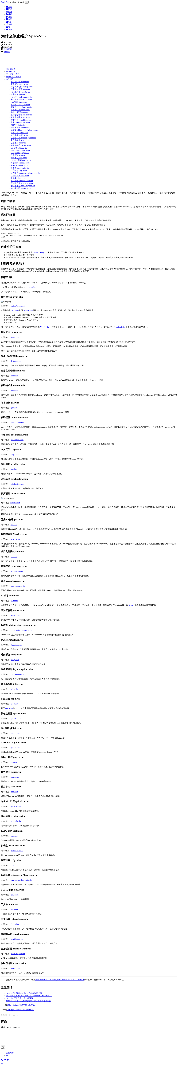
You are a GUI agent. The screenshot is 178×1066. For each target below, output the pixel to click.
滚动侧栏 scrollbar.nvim (20, 105)
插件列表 (10, 79)
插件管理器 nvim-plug (20, 82)
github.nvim (15, 747)
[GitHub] (2, 1060)
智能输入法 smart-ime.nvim (22, 183)
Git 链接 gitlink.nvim (19, 148)
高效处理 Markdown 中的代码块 (20, 1010)
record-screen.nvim (18, 586)
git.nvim (14, 408)
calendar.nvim (15, 503)
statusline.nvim (16, 645)
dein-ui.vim (120, 327)
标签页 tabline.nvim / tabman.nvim (24, 130)
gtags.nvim (15, 762)
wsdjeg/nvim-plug (17, 306)
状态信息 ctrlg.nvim (19, 170)
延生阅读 (10, 1053)
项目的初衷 (10, 69)
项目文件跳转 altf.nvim (20, 117)
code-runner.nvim (17, 422)
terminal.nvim (16, 821)
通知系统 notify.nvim (19, 135)
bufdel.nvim (15, 615)
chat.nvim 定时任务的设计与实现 (19, 998)
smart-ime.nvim (17, 939)
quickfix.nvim (16, 806)
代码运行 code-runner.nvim (21, 97)
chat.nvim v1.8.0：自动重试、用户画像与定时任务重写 (29, 996)
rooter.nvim (15, 337)
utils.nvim (14, 909)
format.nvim (15, 390)
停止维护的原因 (12, 74)
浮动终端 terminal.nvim (20, 163)
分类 (10, 12)
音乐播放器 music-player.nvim (23, 186)
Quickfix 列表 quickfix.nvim (22, 160)
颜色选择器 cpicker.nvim (21, 145)
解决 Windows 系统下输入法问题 (21, 1005)
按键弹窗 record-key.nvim (21, 120)
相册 (10, 22)
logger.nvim (15, 880)
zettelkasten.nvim (17, 484)
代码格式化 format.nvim (20, 92)
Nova (130, 605)
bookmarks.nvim (17, 440)
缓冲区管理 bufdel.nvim (20, 127)
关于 (10, 27)
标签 (10, 14)
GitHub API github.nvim (20, 150)
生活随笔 (8, 49)
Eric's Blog (5, 2)
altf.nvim (14, 557)
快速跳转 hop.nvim (18, 143)
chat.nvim (14, 601)
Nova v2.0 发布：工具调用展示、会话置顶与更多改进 (28, 1001)
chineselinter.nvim (17, 924)
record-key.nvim (17, 571)
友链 (10, 24)
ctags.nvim (15, 454)
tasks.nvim (15, 777)
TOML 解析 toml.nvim (20, 176)
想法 (10, 19)
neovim (7, 52)
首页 (10, 7)
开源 (10, 17)
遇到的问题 (10, 71)
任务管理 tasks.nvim (19, 155)
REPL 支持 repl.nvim (19, 165)
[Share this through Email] (17, 1015)
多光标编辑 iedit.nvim (19, 140)
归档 (10, 9)
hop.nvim (14, 704)
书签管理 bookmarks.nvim (21, 99)
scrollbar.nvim (16, 469)
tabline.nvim (15, 630)
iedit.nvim (14, 689)
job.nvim (14, 525)
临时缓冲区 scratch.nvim (21, 188)
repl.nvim (14, 836)
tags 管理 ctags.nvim (19, 102)
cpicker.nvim (15, 718)
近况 (10, 29)
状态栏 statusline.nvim (19, 133)
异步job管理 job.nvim (19, 112)
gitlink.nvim (15, 733)
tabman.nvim (26, 630)
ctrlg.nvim (14, 865)
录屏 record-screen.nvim (20, 122)
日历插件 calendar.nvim (20, 110)
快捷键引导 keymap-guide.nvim (23, 138)
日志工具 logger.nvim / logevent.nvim (25, 173)
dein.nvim (15, 310)
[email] (5, 1060)
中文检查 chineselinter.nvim (22, 181)
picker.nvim (15, 539)
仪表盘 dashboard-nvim (20, 168)
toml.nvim (14, 895)
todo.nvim (14, 792)
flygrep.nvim (15, 361)
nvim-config (39, 252)
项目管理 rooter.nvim (19, 84)
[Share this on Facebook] (10, 1015)
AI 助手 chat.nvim (18, 125)
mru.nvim (14, 376)
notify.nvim (15, 660)
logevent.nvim (26, 880)
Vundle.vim (28, 310)
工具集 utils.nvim (17, 178)
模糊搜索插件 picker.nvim (21, 115)
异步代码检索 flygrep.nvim (22, 87)
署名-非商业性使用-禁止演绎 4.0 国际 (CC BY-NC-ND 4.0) (59, 980)
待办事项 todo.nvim (19, 158)
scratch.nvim (15, 968)
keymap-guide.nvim (18, 674)
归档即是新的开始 (13, 77)
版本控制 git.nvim (18, 94)
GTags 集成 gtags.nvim (20, 153)
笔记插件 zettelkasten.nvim (21, 107)
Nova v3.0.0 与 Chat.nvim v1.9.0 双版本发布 (24, 993)
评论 (8, 1055)
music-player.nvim (18, 954)
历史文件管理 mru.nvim (20, 89)
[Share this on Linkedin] (13, 1015)
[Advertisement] (73, 60)
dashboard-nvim (17, 851)
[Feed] (8, 1060)
